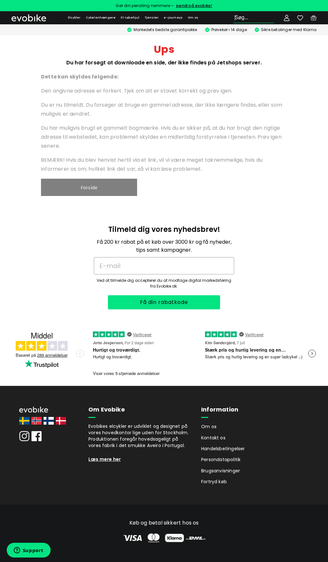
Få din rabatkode (164, 302)
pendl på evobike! (194, 5)
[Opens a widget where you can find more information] (28, 551)
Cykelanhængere (101, 18)
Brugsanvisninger (220, 471)
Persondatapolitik (221, 459)
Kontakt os (213, 438)
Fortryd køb (214, 481)
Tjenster (152, 18)
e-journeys (173, 18)
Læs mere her (104, 459)
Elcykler (74, 18)
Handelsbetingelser (223, 448)
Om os (193, 18)
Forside (89, 187)
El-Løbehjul (130, 18)
